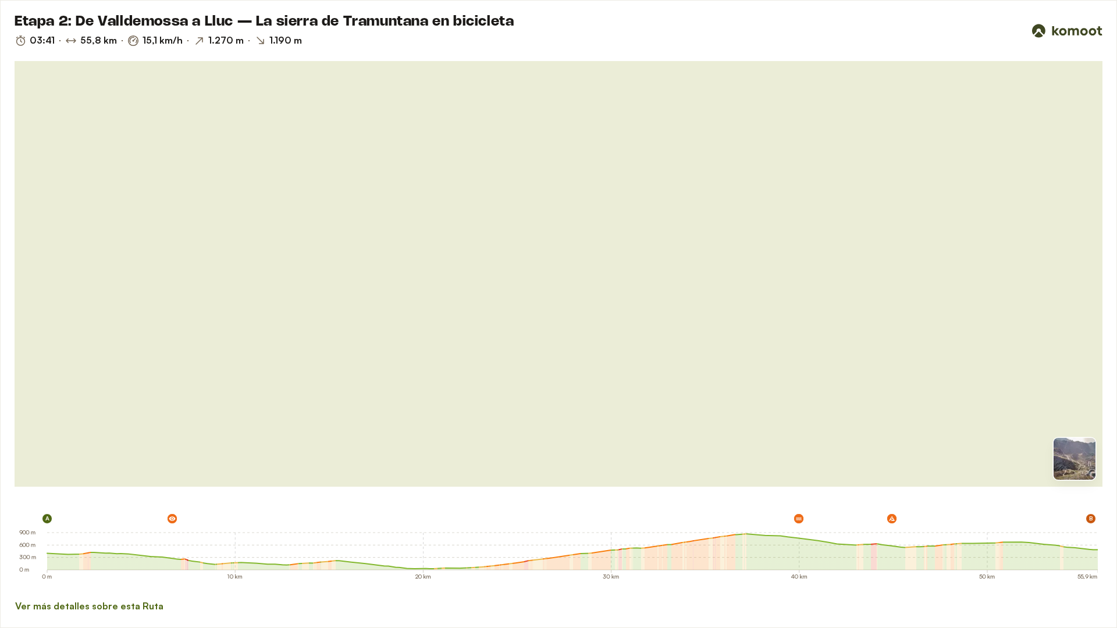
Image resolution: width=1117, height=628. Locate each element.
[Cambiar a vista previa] (1074, 459)
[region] (558, 274)
